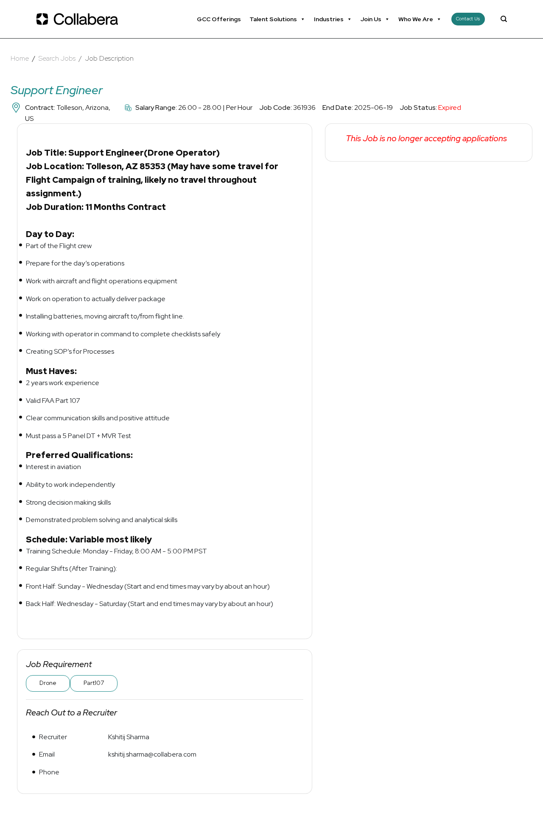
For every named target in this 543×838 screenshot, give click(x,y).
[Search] (504, 19)
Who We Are (415, 19)
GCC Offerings (219, 19)
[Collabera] (78, 19)
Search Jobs (57, 58)
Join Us (371, 19)
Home (20, 58)
